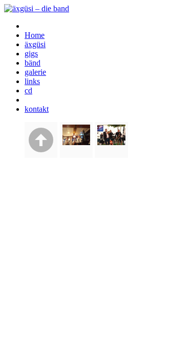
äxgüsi (35, 44)
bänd (32, 62)
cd (28, 90)
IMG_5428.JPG (76, 140)
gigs (31, 53)
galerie (35, 72)
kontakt (37, 109)
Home (35, 35)
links (32, 81)
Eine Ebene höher (41, 140)
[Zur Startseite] (36, 8)
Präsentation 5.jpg (111, 140)
